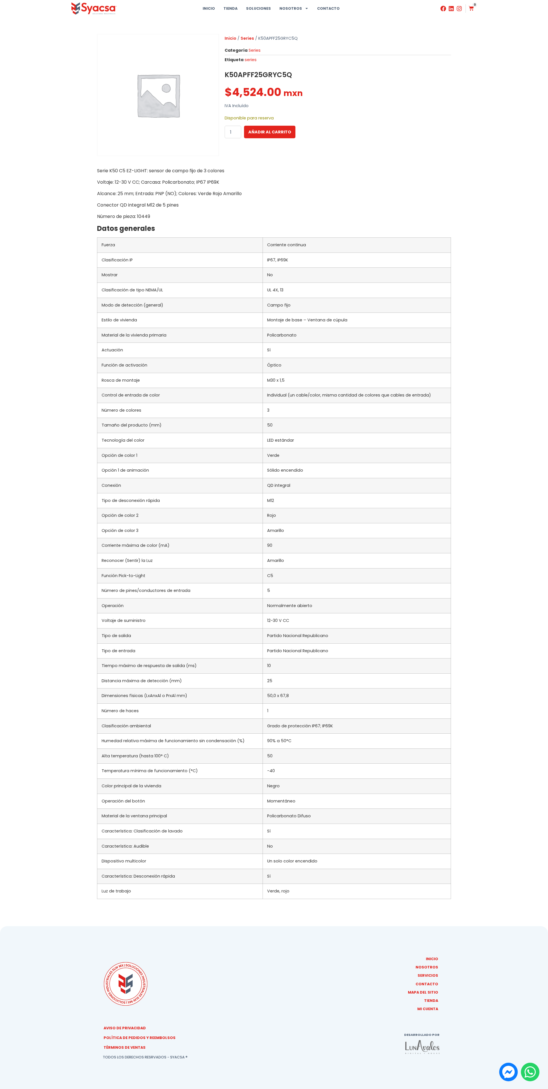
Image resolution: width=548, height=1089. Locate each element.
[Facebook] (443, 9)
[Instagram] (459, 9)
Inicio (209, 8)
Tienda (230, 8)
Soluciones (258, 8)
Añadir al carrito (269, 132)
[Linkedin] (451, 9)
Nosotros (290, 8)
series (251, 60)
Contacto (328, 8)
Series (247, 38)
